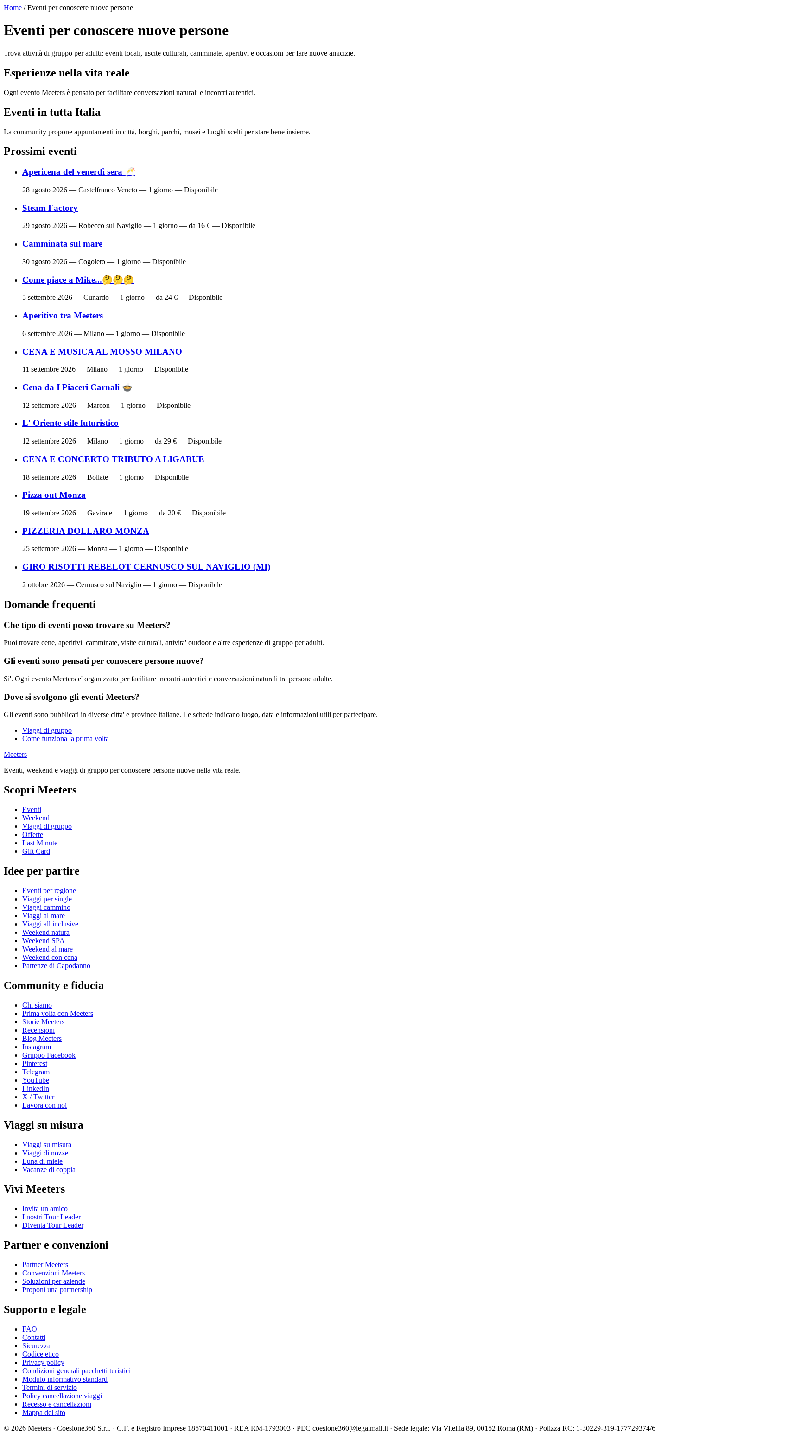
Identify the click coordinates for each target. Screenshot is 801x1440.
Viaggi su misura (46, 1144)
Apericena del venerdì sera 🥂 (78, 172)
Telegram (36, 1072)
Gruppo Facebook (49, 1055)
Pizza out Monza (54, 495)
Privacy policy (43, 1362)
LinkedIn (35, 1088)
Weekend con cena (49, 957)
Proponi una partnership (57, 1290)
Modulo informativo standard (65, 1379)
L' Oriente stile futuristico (70, 423)
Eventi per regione (49, 890)
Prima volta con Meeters (57, 1013)
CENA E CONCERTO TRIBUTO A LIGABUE (113, 459)
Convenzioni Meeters (53, 1273)
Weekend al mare (47, 949)
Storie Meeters (43, 1022)
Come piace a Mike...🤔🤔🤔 (78, 280)
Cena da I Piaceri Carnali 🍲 (77, 387)
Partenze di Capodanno (56, 966)
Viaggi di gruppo (47, 730)
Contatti (33, 1337)
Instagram (36, 1047)
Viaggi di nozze (45, 1153)
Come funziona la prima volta (65, 738)
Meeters (15, 754)
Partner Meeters (45, 1265)
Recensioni (38, 1030)
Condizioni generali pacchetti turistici (76, 1371)
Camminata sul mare (62, 243)
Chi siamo (37, 1005)
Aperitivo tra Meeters (62, 315)
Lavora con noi (44, 1105)
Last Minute (39, 843)
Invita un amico (45, 1208)
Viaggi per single (47, 899)
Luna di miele (42, 1161)
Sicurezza (36, 1346)
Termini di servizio (49, 1387)
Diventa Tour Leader (52, 1225)
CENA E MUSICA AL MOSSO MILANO (102, 351)
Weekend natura (46, 932)
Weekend (36, 818)
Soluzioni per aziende (53, 1281)
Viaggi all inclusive (50, 924)
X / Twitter (38, 1097)
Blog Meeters (42, 1038)
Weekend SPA (43, 941)
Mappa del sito (43, 1412)
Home (13, 8)
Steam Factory (50, 208)
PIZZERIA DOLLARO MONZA (85, 531)
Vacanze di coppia (49, 1170)
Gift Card (36, 851)
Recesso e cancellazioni (56, 1404)
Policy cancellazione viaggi (62, 1396)
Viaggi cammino (46, 907)
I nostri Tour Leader (51, 1217)
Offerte (32, 834)
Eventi (31, 809)
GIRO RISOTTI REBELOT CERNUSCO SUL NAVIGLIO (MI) (146, 566)
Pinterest (34, 1063)
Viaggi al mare (43, 916)
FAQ (29, 1329)
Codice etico (40, 1354)
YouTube (35, 1080)
